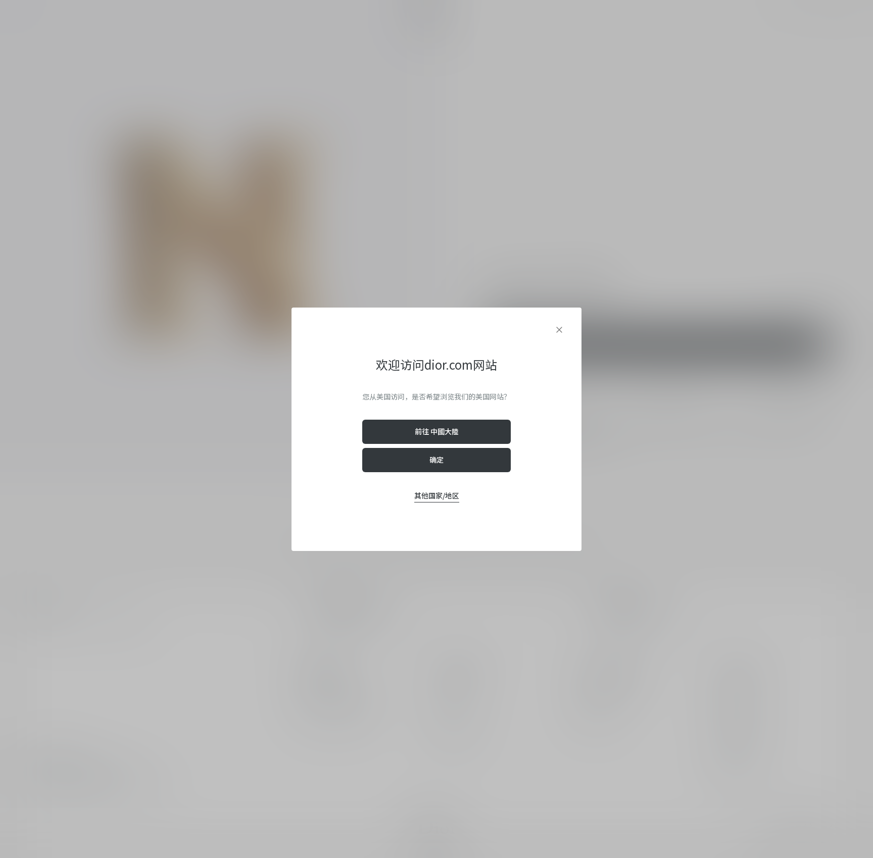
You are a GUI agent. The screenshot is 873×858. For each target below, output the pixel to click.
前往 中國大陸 (437, 431)
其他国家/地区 (436, 495)
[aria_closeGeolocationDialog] (559, 330)
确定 (436, 460)
